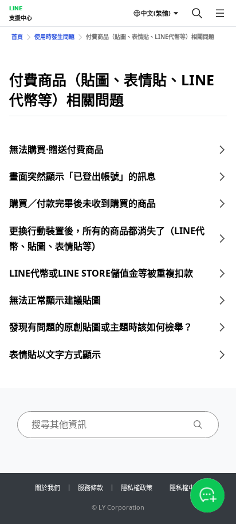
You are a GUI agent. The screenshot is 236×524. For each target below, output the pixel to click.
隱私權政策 (136, 487)
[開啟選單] (220, 13)
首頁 (17, 37)
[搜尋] (197, 13)
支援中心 (20, 18)
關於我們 (47, 487)
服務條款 (90, 487)
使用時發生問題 (54, 37)
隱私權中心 (185, 487)
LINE (15, 8)
